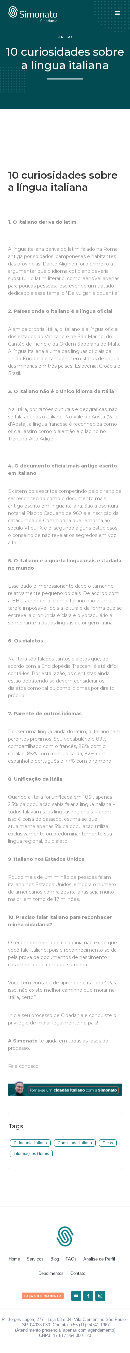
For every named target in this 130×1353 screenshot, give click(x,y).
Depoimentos (51, 1273)
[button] (117, 13)
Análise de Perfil (99, 1259)
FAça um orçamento (42, 1296)
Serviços (35, 1259)
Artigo (65, 37)
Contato (77, 1273)
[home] (33, 13)
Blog (54, 1259)
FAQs (71, 1259)
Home (14, 1259)
